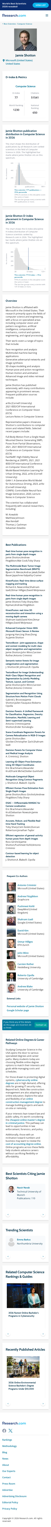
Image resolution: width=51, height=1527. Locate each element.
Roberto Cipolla (26, 975)
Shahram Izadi (25, 919)
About (5, 1465)
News (5, 1458)
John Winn (23, 953)
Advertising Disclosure (14, 1496)
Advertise (7, 1490)
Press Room (8, 1483)
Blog (4, 1452)
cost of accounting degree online (23, 1143)
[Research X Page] (10, 1431)
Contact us (41, 1024)
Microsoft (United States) (19, 60)
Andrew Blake (25, 986)
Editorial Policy (10, 1502)
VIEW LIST (41, 5)
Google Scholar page (18, 1010)
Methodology (9, 1446)
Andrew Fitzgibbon (28, 896)
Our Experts (8, 1471)
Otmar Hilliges (25, 941)
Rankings (7, 1439)
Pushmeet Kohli (26, 906)
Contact (6, 1477)
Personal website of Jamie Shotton (25, 1006)
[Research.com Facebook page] (4, 1431)
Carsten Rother (26, 964)
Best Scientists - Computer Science (18, 24)
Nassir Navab (23, 1187)
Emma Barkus (24, 1239)
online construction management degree (24, 1100)
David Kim (23, 930)
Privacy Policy (9, 1508)
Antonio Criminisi (27, 885)
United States (13, 63)
